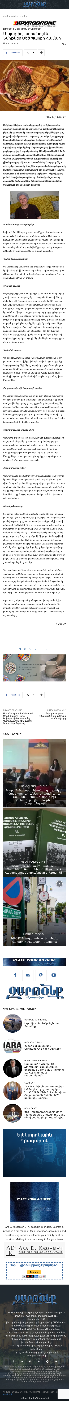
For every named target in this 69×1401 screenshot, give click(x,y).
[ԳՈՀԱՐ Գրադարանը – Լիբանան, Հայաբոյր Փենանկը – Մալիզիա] (34, 911)
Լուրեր (23, 16)
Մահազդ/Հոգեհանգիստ (35, 1060)
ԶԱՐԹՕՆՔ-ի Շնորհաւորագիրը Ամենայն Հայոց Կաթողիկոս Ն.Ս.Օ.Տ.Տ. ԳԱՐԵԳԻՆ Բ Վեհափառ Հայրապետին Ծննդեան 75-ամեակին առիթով (45, 1092)
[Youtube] (53, 975)
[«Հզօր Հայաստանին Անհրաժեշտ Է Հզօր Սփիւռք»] (12, 1046)
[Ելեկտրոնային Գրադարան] (34, 1153)
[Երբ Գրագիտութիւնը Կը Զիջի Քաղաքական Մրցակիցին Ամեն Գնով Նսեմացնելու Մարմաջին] (12, 1113)
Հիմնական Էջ (10, 16)
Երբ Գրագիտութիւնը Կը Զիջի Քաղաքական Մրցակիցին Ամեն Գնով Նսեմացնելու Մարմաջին (44, 1114)
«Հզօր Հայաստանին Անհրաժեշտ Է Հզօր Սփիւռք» (42, 1047)
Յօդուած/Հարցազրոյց (35, 1020)
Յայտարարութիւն (33, 1042)
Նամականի (29, 1083)
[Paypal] (41, 975)
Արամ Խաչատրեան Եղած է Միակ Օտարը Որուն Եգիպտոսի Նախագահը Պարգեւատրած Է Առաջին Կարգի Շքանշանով (18, 718)
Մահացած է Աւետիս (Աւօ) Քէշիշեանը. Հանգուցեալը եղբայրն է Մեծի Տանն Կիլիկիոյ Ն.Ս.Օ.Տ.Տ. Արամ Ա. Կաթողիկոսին (44, 1070)
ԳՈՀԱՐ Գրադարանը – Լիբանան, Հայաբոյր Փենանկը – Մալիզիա (34, 940)
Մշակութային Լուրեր (28, 29)
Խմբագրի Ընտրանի (34, 934)
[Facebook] (15, 975)
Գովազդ (34, 649)
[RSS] (39, 1361)
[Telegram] (47, 1361)
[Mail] (28, 975)
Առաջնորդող (30, 1108)
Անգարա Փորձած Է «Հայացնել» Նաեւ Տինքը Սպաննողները (52, 716)
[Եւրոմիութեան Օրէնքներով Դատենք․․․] (12, 1023)
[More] (41, 52)
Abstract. (7, 1394)
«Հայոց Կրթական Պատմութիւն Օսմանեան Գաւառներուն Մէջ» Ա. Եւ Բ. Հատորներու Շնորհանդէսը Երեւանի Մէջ (34, 869)
